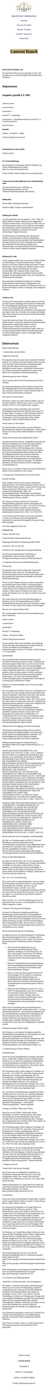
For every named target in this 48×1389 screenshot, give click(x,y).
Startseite (24, 21)
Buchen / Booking (24, 29)
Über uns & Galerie (24, 25)
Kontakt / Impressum (24, 34)
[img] (24, 7)
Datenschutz (24, 38)
